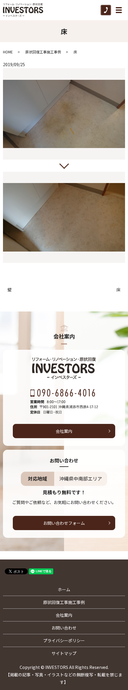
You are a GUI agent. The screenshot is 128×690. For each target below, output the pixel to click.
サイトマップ (64, 653)
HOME (8, 51)
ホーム (64, 589)
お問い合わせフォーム (64, 523)
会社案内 (64, 431)
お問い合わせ (64, 628)
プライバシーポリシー (64, 640)
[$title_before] (64, 114)
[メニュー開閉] (119, 10)
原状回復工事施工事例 (43, 51)
